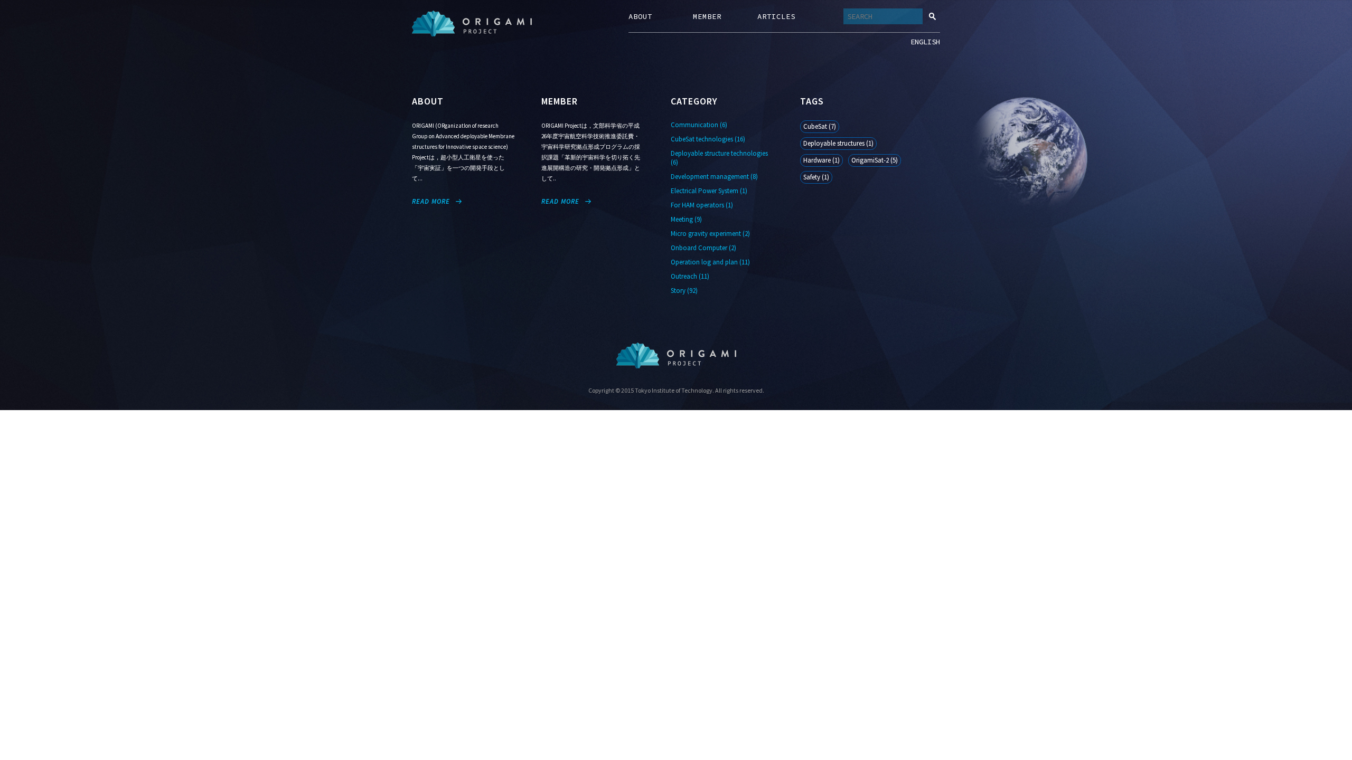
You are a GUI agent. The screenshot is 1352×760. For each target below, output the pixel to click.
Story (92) (684, 290)
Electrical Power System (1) (709, 190)
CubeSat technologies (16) (708, 139)
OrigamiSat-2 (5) (874, 160)
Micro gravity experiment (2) (710, 233)
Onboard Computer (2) (703, 247)
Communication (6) (699, 124)
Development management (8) (714, 176)
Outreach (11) (690, 276)
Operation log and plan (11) (710, 262)
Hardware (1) (821, 160)
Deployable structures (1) (838, 143)
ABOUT (640, 16)
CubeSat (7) (819, 126)
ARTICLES (776, 16)
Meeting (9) (686, 219)
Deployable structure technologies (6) (719, 158)
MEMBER (707, 16)
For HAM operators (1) (702, 205)
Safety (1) (816, 177)
